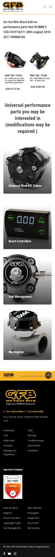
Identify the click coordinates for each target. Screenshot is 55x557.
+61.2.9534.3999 (35, 411)
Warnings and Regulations (9, 452)
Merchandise (34, 528)
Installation (33, 450)
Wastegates (33, 512)
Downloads (8, 430)
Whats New (8, 440)
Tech (5, 435)
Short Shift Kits (35, 507)
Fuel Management (12, 528)
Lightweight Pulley (12, 523)
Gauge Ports (33, 517)
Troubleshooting (35, 440)
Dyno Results (34, 445)
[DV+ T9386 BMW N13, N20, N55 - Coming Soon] (39, 60)
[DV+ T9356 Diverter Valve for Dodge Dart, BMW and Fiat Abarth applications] (14, 60)
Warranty (32, 435)
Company (7, 445)
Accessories (33, 523)
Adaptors (7, 512)
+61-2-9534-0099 (14, 411)
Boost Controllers (11, 517)
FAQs (30, 430)
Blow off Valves (10, 507)
